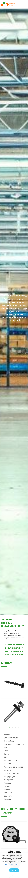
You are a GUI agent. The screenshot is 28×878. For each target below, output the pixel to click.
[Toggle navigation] (26, 4)
